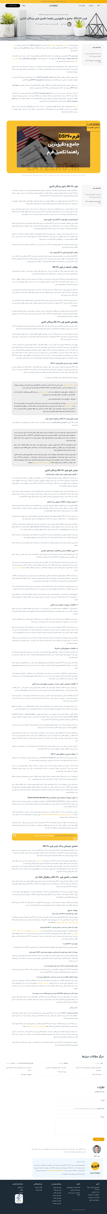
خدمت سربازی (18, 568)
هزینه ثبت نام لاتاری (94, 1197)
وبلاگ (23, 6)
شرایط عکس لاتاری (94, 1200)
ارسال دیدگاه (98, 1139)
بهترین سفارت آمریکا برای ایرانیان (42, 463)
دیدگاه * (102, 1117)
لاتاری (15, 45)
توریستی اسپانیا (57, 1195)
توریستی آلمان (57, 1193)
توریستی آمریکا (57, 1187)
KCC (13, 853)
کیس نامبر (40, 861)
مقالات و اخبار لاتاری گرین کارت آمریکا (59, 15)
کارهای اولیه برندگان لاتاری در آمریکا (44, 836)
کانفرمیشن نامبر (71, 403)
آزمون (102, 1063)
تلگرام (21, 1190)
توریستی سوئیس (56, 1201)
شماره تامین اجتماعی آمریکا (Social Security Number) (57, 815)
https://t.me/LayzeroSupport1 (54, 1171)
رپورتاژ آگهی (66, 1063)
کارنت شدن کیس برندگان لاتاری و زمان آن (67, 922)
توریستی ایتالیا (57, 1198)
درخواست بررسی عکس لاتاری (74, 1194)
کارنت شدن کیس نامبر (36, 931)
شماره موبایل (89, 1109)
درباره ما (91, 6)
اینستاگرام (20, 1187)
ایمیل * (102, 1100)
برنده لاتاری (65, 45)
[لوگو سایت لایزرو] (53, 6)
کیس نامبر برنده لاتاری (69, 385)
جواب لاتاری (53, 45)
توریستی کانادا (57, 1190)
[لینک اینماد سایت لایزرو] (19, 1199)
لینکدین (21, 1193)
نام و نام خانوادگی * (99, 1092)
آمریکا (13, 1063)
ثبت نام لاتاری (68, 406)
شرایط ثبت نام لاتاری (93, 1195)
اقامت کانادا (39, 1190)
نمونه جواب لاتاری (75, 1190)
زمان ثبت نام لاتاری (43, 983)
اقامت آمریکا (38, 1187)
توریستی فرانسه (57, 1203)
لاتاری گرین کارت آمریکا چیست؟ (93, 1188)
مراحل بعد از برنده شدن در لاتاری (36, 1026)
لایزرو (76, 107)
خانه (98, 6)
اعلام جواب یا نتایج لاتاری (73, 1187)
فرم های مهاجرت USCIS (44, 15)
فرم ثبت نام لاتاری (43, 392)
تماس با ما (82, 6)
